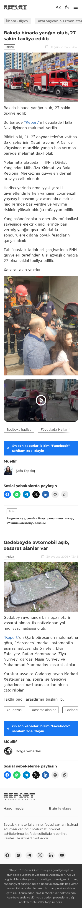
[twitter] (36, 494)
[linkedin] (45, 494)
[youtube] (62, 855)
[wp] (16, 494)
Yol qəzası (14, 710)
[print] (55, 494)
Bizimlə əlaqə (60, 808)
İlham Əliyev (17, 21)
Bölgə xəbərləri (28, 751)
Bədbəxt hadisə (19, 429)
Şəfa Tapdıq (25, 471)
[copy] (64, 494)
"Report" (32, 122)
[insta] (18, 855)
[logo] (15, 7)
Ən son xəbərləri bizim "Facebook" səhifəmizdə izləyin (41, 448)
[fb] (7, 494)
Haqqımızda (13, 808)
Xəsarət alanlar (44, 710)
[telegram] (26, 494)
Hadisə (9, 47)
